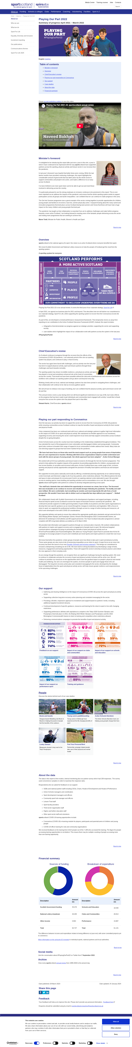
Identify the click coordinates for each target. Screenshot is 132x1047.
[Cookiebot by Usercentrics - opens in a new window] (12, 1043)
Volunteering (77, 12)
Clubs (47, 12)
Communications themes (19, 48)
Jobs (111, 2)
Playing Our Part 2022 (29, 16)
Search (117, 6)
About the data (50, 87)
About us (14, 12)
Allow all (116, 1021)
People (42, 692)
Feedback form (108, 1002)
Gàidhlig (48, 59)
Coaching (66, 12)
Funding (23, 12)
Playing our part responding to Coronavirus (59, 78)
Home (12, 16)
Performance (56, 12)
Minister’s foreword (51, 68)
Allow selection (116, 1028)
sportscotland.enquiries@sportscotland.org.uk (87, 1006)
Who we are (15, 23)
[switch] (55, 1043)
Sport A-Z (96, 12)
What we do (15, 27)
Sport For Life (15, 31)
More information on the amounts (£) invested (53, 939)
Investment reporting (18, 40)
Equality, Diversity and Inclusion (22, 36)
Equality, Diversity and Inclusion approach (81, 544)
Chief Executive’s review (53, 74)
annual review (61, 963)
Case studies (49, 84)
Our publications (16, 44)
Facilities (87, 12)
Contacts (118, 2)
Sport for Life (108, 307)
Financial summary (51, 91)
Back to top (117, 227)
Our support (49, 81)
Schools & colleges (35, 12)
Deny (116, 1034)
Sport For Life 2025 (17, 53)
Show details (100, 1043)
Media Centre (90, 2)
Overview (48, 71)
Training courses (102, 2)
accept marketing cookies (52, 101)
